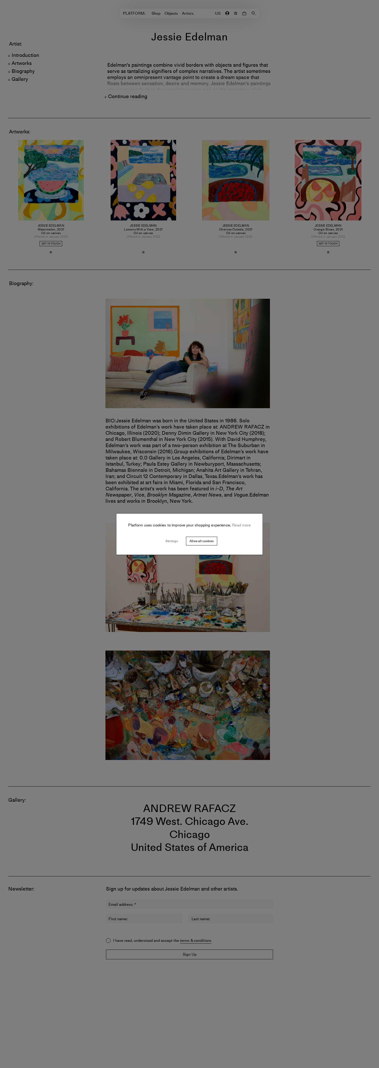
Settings (172, 541)
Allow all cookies (201, 541)
